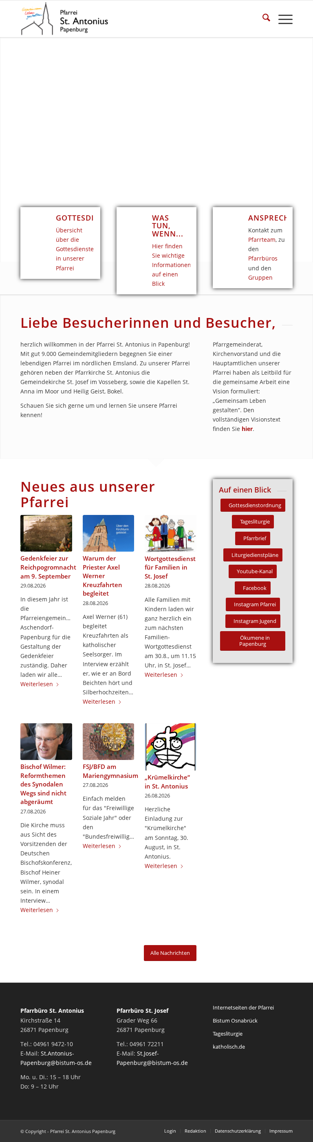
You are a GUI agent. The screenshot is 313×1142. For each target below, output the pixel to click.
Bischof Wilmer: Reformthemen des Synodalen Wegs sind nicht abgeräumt (43, 784)
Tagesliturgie (227, 1033)
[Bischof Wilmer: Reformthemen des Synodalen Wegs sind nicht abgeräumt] (46, 741)
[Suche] (262, 18)
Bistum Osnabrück (235, 1020)
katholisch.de (229, 1046)
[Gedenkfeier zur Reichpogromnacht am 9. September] (46, 533)
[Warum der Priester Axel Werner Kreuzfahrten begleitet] (108, 533)
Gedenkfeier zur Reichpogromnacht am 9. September (48, 567)
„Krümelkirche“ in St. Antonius (167, 782)
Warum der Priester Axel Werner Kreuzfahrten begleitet (102, 576)
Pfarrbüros (263, 258)
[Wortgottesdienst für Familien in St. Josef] (170, 533)
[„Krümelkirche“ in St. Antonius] (170, 747)
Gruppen (260, 277)
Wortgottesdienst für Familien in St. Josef (170, 567)
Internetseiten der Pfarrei (243, 1007)
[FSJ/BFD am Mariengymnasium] (108, 741)
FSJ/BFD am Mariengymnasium (110, 771)
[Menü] (281, 18)
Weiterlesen (36, 684)
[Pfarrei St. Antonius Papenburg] (64, 18)
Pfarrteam (262, 239)
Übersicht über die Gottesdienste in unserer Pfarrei (75, 249)
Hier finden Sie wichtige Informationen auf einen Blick (171, 264)
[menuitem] (262, 18)
